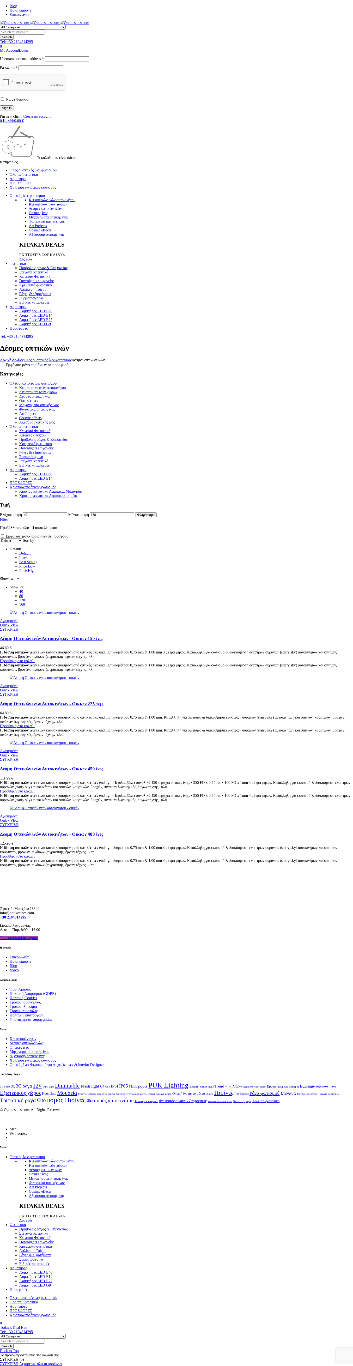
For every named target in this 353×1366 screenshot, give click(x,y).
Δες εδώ (25, 259)
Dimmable (67, 1085)
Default (24, 553)
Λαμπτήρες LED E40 (35, 474)
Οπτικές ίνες (38, 213)
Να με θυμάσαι (17, 99)
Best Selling (28, 562)
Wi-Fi (228, 1086)
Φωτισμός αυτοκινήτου (110, 1100)
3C (13, 1086)
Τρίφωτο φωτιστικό (328, 1094)
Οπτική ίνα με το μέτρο (188, 1093)
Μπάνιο (82, 1094)
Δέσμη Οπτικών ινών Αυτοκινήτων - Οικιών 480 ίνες (51, 834)
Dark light (48, 1086)
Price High (27, 570)
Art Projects (38, 226)
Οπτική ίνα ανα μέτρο (159, 1094)
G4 (102, 1086)
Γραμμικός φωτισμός (288, 1086)
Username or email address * (22, 59)
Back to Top (9, 1351)
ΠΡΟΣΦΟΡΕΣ (21, 483)
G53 (107, 1086)
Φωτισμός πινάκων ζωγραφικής (183, 1101)
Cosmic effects (40, 230)
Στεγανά (288, 1093)
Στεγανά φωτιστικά (33, 461)
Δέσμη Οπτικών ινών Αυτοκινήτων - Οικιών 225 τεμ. (52, 703)
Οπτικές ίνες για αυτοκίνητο (131, 1094)
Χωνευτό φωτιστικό (266, 1101)
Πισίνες (223, 1092)
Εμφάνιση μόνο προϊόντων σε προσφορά (36, 365)
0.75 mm (5, 1086)
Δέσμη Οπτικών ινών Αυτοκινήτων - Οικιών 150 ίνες (51, 638)
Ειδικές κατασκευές (34, 465)
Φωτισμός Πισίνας (61, 1100)
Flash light (90, 1086)
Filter (4, 519)
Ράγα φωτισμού (265, 1093)
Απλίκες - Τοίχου (32, 435)
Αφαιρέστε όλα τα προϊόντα (40, 1364)
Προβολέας (241, 1093)
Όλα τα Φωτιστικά (24, 426)
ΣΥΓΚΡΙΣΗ (9, 1364)
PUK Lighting (168, 1085)
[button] (17, 661)
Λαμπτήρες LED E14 (35, 478)
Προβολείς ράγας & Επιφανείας (43, 439)
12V (37, 1086)
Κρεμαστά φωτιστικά (35, 444)
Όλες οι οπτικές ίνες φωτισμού (47, 360)
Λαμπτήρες (18, 470)
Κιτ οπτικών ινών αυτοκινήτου (52, 200)
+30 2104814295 (13, 917)
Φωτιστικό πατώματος (220, 1101)
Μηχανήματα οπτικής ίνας (48, 217)
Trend (219, 1086)
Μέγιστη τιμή (78, 515)
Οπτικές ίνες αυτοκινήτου (101, 1094)
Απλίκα (237, 1086)
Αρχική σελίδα (11, 360)
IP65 (123, 1085)
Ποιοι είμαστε (20, 10)
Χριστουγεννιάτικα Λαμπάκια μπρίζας (48, 496)
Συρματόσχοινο (31, 457)
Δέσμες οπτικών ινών (45, 208)
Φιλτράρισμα (146, 515)
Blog (13, 6)
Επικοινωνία (19, 14)
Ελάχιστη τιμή (11, 515)
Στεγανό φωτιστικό (307, 1094)
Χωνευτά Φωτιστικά (34, 431)
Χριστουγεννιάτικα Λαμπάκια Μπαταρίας (50, 491)
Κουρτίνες (49, 1093)
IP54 (114, 1086)
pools (142, 1086)
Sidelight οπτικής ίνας (201, 1086)
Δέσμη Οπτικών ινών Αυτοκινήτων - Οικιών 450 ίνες (51, 768)
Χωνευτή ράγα (242, 1101)
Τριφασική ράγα (18, 1100)
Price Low (27, 566)
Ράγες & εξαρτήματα (35, 452)
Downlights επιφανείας (36, 448)
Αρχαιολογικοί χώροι (254, 1086)
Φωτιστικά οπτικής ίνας (47, 221)
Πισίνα (209, 1094)
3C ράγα (24, 1085)
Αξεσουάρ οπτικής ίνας (46, 234)
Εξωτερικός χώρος (20, 1093)
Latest (23, 558)
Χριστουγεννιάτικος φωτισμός (33, 487)
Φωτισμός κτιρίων (146, 1101)
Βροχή (271, 1086)
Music (133, 1086)
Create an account (36, 116)
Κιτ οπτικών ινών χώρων (48, 204)
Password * (9, 68)
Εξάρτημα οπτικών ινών (318, 1086)
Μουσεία (67, 1093)
